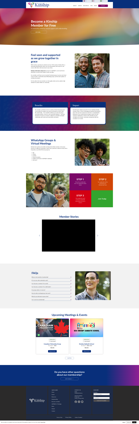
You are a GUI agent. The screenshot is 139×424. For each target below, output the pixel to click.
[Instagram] (79, 402)
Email (94, 396)
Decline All (129, 422)
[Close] (137, 422)
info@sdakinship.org (78, 393)
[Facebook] (76, 402)
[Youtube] (82, 402)
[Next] (97, 235)
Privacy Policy (43, 422)
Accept (134, 422)
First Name (95, 392)
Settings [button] (123, 422)
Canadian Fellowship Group (52, 344)
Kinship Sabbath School (86, 344)
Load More (69, 357)
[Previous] (39, 235)
